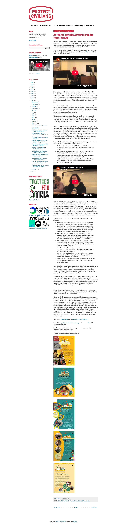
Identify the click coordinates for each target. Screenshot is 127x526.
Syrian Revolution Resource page (38, 228)
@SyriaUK (90, 25)
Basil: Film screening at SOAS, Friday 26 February (40, 144)
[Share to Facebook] (68, 499)
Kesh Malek (89, 52)
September (35, 108)
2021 (32, 89)
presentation (64, 319)
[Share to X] (67, 499)
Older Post (94, 507)
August (34, 110)
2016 (32, 100)
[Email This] (63, 499)
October (34, 106)
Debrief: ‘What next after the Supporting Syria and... (39, 141)
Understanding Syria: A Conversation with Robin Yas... (40, 134)
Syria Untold (35, 128)
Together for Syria (34, 200)
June (33, 115)
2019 (32, 93)
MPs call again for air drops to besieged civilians (40, 162)
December (35, 102)
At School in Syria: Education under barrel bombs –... (39, 151)
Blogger (75, 521)
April (33, 119)
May (33, 117)
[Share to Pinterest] (70, 499)
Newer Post (57, 507)
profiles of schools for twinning (70, 323)
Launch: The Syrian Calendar (39, 125)
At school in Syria (70, 501)
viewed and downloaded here (80, 319)
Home (76, 507)
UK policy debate (86, 501)
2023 (32, 85)
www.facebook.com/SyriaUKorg (70, 25)
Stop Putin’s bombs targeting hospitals (40, 137)
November (35, 104)
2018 (32, 96)
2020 (32, 91)
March (34, 121)
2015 (32, 172)
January (34, 169)
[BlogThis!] (65, 499)
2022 (32, 87)
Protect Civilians (78, 501)
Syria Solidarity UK (61, 521)
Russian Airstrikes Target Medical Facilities (39, 148)
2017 (32, 98)
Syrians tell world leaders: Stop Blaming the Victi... (40, 155)
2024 (32, 82)
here (89, 323)
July (33, 113)
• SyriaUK (33, 25)
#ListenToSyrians (62, 501)
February (34, 124)
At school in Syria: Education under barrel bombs (39, 130)
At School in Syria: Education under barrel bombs (39, 158)
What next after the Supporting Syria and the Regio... (40, 165)
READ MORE (32, 40)
